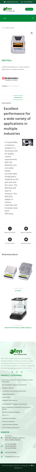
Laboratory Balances (14, 86)
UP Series (18, 290)
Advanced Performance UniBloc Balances (18, 327)
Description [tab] (18, 97)
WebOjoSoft (18, 468)
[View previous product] (3, 27)
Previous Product (9, 28)
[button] (32, 18)
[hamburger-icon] (5, 18)
